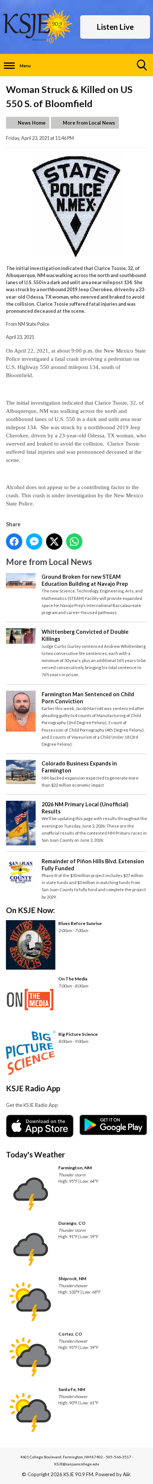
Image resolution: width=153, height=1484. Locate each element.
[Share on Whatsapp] (74, 541)
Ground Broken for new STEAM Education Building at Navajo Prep (85, 580)
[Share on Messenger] (34, 541)
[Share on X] (54, 541)
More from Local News (89, 123)
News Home (32, 123)
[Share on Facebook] (14, 541)
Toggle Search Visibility (142, 65)
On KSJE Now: (30, 910)
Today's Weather (35, 1154)
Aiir (126, 1474)
